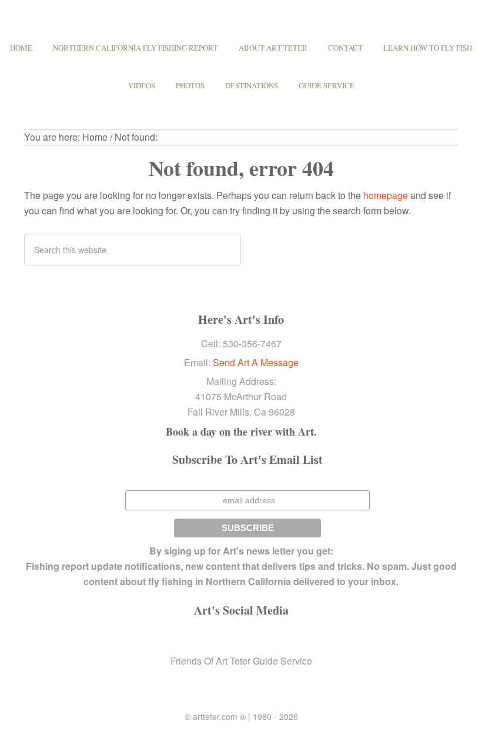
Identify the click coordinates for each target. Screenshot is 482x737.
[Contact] (283, 636)
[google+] (262, 636)
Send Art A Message (256, 362)
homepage (385, 195)
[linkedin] (241, 636)
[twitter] (219, 636)
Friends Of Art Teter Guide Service (241, 661)
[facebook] (198, 636)
